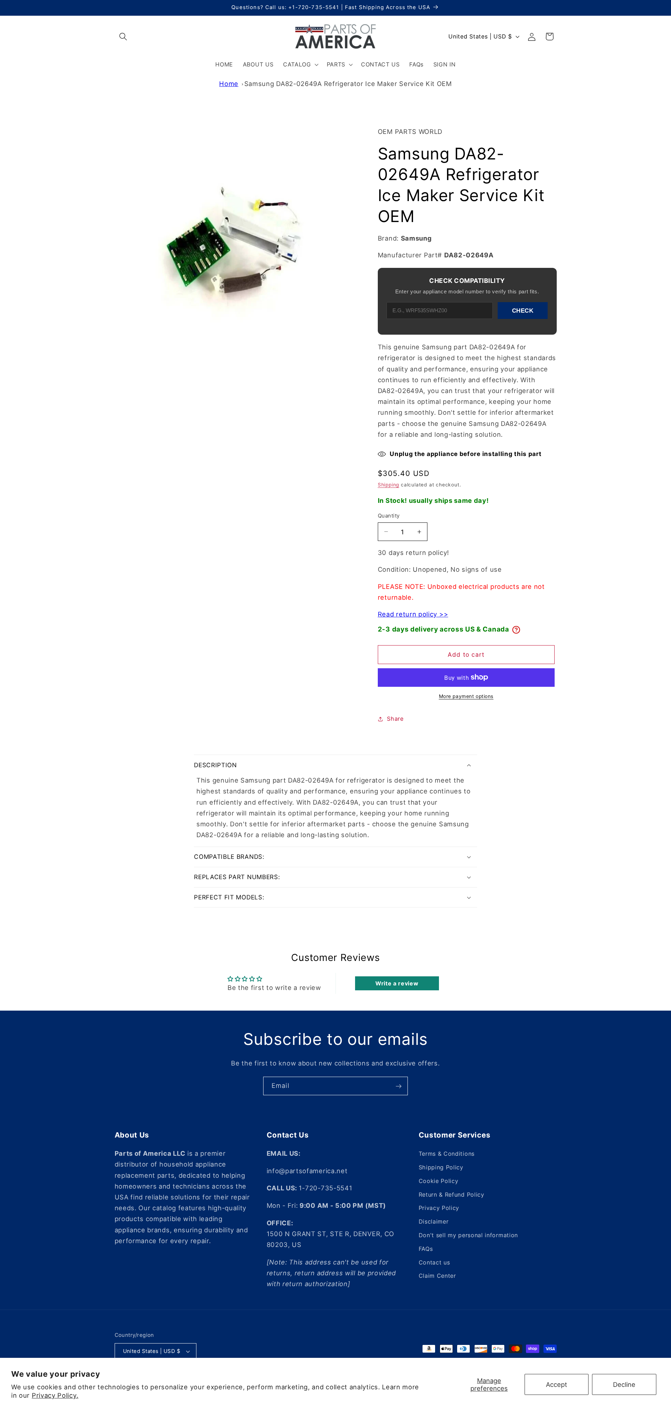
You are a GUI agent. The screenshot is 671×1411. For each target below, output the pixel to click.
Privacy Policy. (55, 1395)
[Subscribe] (398, 1086)
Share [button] (395, 718)
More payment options (466, 696)
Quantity (389, 516)
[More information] (516, 630)
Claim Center (437, 1275)
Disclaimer (434, 1221)
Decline (624, 1384)
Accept (556, 1384)
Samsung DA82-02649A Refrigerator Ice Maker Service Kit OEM (348, 83)
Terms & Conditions (447, 1153)
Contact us (434, 1262)
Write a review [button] (397, 983)
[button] (123, 36)
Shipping (388, 484)
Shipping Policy (441, 1167)
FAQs (426, 1248)
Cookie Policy (439, 1180)
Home (228, 83)
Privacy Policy (439, 1207)
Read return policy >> (413, 614)
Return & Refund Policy (451, 1194)
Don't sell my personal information (468, 1235)
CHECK (523, 310)
